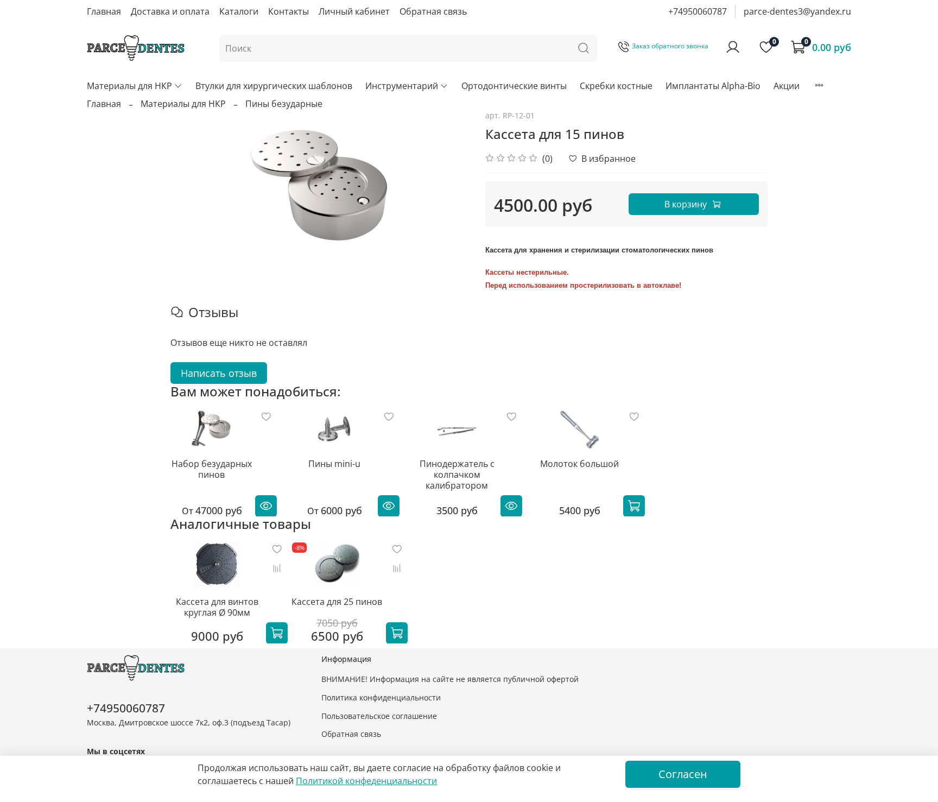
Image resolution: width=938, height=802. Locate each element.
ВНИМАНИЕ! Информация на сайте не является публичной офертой (450, 679)
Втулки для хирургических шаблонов (273, 86)
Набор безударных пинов (212, 468)
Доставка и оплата (170, 11)
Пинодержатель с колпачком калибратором (457, 474)
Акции (787, 86)
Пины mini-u (334, 463)
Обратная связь (433, 11)
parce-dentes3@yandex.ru (797, 11)
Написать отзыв (219, 373)
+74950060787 (697, 11)
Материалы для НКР (129, 86)
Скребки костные (616, 86)
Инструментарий (401, 86)
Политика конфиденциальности (381, 697)
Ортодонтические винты (514, 86)
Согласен (682, 774)
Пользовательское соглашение (379, 716)
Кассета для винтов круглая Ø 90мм (217, 606)
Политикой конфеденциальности (366, 781)
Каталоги (238, 11)
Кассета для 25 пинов (336, 601)
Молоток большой (579, 463)
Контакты (288, 11)
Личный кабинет (354, 11)
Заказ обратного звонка (670, 45)
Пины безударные (283, 104)
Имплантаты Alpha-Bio (713, 86)
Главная (104, 11)
